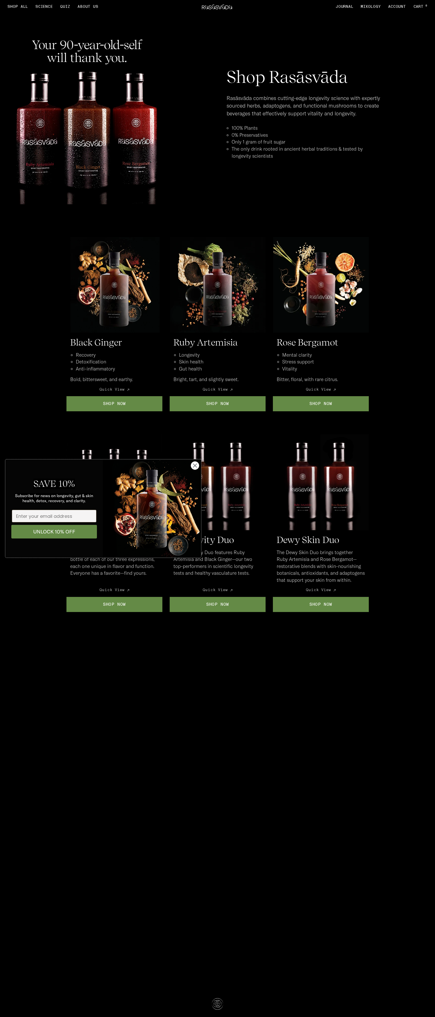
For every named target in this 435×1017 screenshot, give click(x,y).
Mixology (371, 7)
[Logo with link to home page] (217, 7)
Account (397, 7)
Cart (421, 6)
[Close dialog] (195, 465)
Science (44, 7)
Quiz (65, 7)
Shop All (18, 7)
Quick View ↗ (114, 389)
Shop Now (114, 403)
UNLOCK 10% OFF (54, 531)
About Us (88, 7)
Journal (344, 7)
